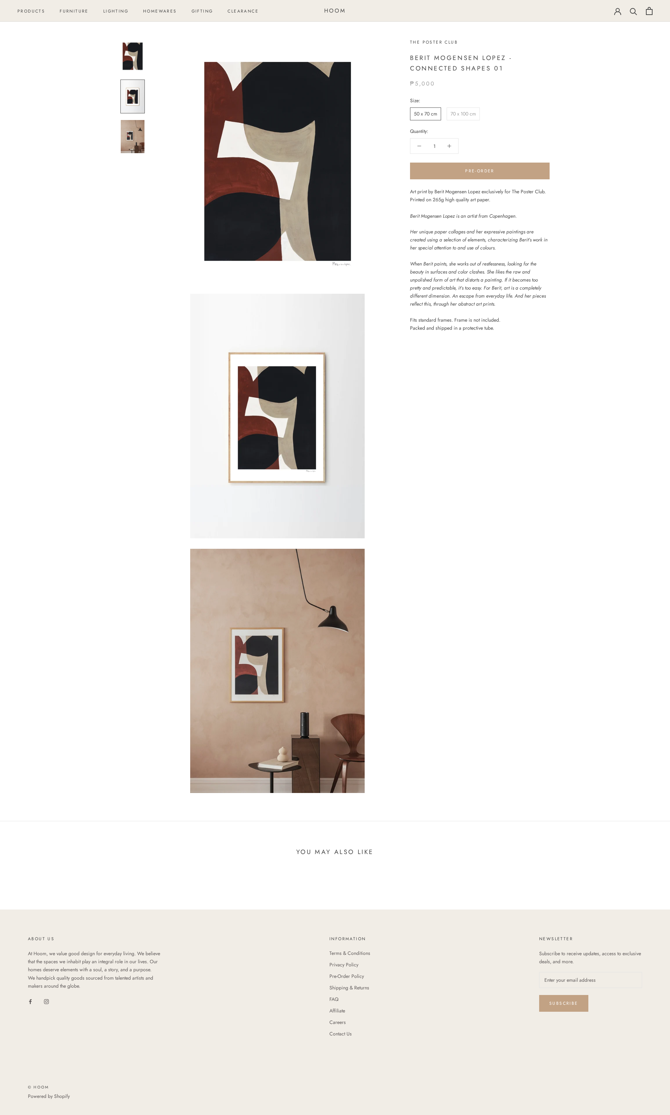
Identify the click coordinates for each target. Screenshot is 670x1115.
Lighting (115, 11)
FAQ (333, 999)
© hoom (38, 1087)
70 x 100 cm (463, 113)
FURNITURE (74, 11)
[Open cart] (649, 11)
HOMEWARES (160, 11)
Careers (337, 1022)
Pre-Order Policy (346, 976)
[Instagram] (46, 1001)
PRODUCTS (31, 11)
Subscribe (563, 1003)
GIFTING (202, 11)
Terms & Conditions (349, 953)
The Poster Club (434, 42)
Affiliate (337, 1010)
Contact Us (340, 1033)
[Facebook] (30, 1001)
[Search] (633, 11)
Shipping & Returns (349, 987)
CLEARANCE (243, 11)
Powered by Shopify (49, 1096)
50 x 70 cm (425, 113)
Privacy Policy (343, 964)
